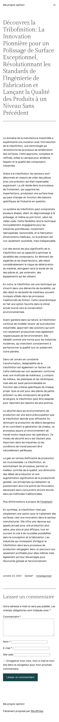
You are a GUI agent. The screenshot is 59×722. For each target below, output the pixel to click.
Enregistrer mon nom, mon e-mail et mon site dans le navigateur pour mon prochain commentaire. (28, 664)
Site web (8, 654)
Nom (7, 641)
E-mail (7, 648)
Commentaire (12, 616)
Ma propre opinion (14, 4)
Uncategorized (43, 575)
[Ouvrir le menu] (54, 5)
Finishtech (46, 501)
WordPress (37, 711)
